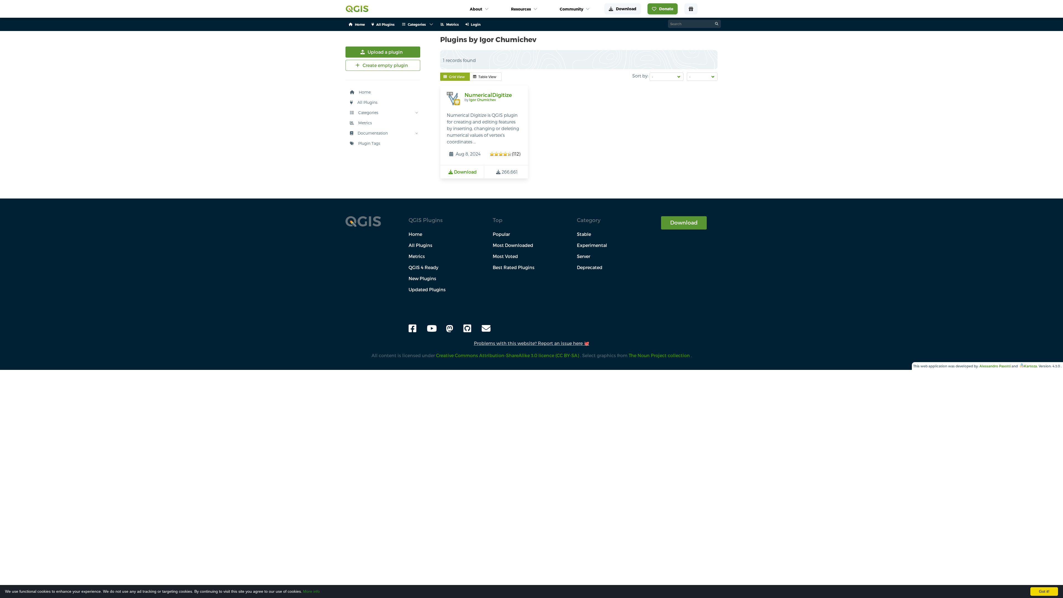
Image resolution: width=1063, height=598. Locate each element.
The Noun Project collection (660, 355)
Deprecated (589, 267)
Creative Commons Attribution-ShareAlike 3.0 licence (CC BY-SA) (508, 355)
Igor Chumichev (482, 100)
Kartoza (1030, 366)
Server (583, 256)
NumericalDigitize (488, 95)
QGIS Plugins (426, 220)
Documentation (372, 133)
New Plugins (422, 278)
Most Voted (505, 256)
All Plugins (366, 102)
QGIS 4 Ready (423, 267)
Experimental (592, 245)
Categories (367, 112)
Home (364, 92)
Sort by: (640, 75)
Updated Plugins (427, 289)
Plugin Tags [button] (368, 143)
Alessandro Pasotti (995, 366)
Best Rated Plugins (514, 267)
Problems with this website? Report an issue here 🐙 (531, 343)
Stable (584, 234)
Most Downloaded (513, 245)
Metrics (364, 122)
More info (311, 591)
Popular (501, 234)
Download (684, 222)
